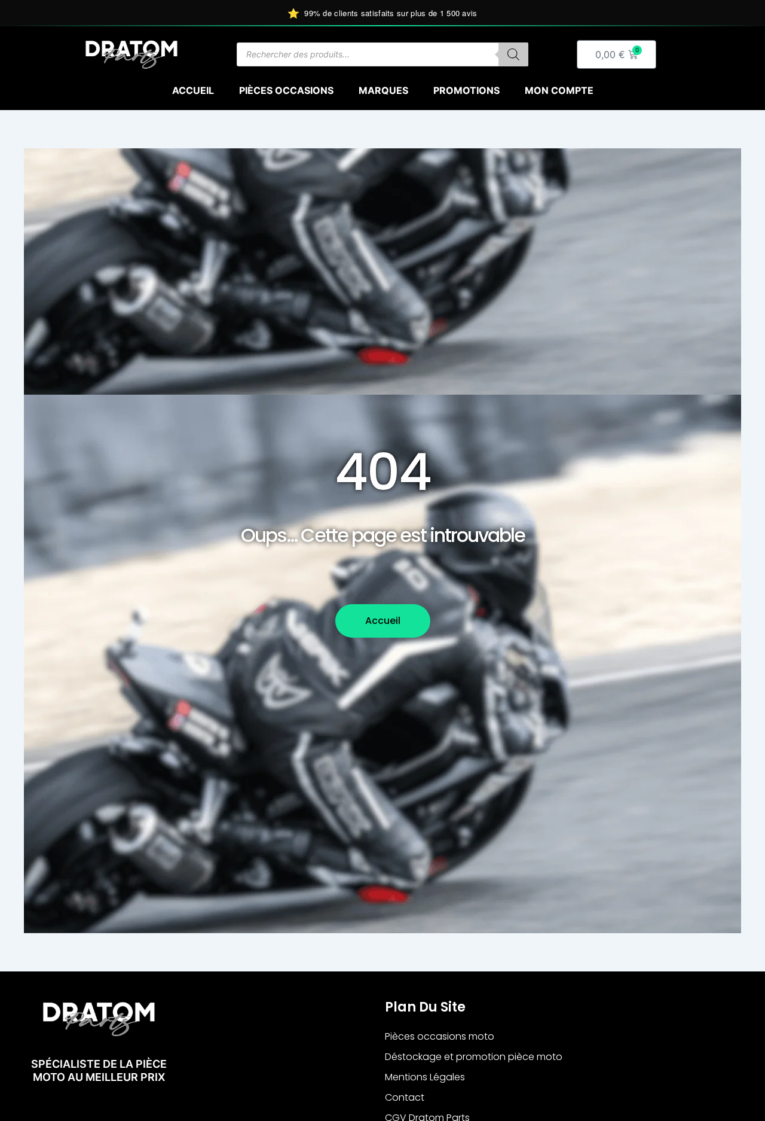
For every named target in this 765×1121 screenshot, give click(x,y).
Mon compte (559, 90)
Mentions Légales (425, 1077)
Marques (383, 90)
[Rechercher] (513, 54)
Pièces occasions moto (439, 1036)
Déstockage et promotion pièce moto (473, 1057)
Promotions (466, 90)
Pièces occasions (286, 90)
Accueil (193, 90)
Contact (404, 1097)
